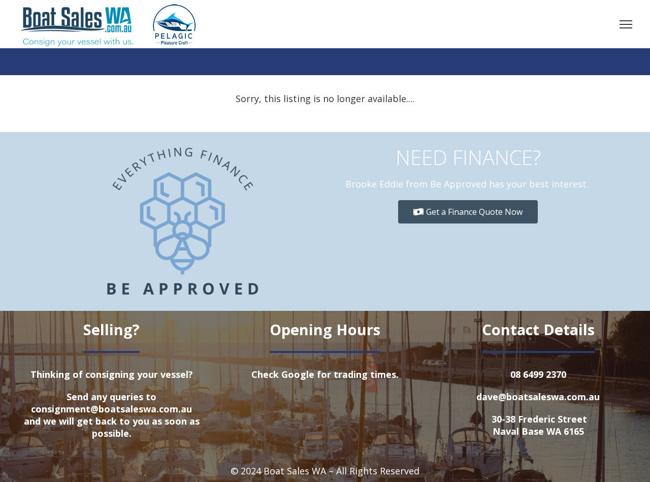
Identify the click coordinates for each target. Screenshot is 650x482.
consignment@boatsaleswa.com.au (111, 409)
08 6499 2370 (538, 374)
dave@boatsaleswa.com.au (538, 397)
